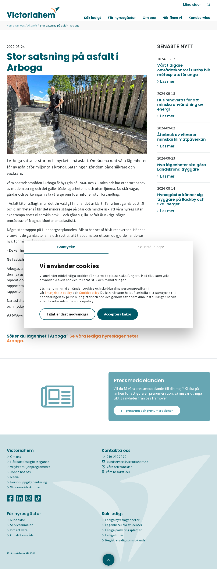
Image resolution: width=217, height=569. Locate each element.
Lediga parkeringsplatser (123, 530)
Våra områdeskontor (25, 487)
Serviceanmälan (21, 525)
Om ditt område (21, 535)
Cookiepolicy (89, 292)
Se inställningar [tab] (151, 247)
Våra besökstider (118, 472)
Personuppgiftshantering (28, 482)
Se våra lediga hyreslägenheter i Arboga (73, 338)
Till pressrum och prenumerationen (147, 410)
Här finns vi (172, 17)
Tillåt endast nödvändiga (67, 314)
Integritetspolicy (58, 292)
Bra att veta (19, 530)
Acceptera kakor (117, 314)
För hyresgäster (122, 17)
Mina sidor (192, 4)
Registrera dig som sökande (125, 540)
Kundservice (199, 17)
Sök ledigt (92, 17)
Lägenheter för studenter (123, 525)
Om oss (149, 17)
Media (14, 477)
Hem (10, 25)
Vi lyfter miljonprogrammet (30, 467)
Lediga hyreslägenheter (122, 520)
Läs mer (166, 81)
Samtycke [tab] (66, 247)
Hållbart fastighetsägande (29, 462)
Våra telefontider (119, 467)
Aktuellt (32, 25)
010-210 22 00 (116, 456)
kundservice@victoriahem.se (127, 462)
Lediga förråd (114, 535)
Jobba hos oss (20, 472)
